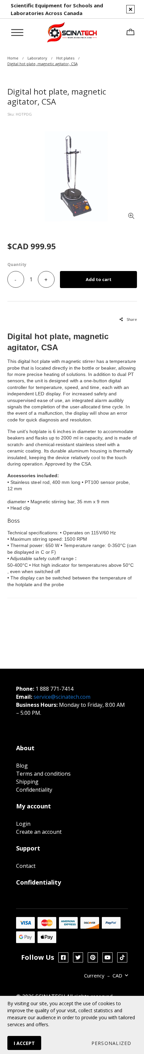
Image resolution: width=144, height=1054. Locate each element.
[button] (111, 1043)
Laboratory (37, 57)
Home (12, 57)
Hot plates (65, 57)
